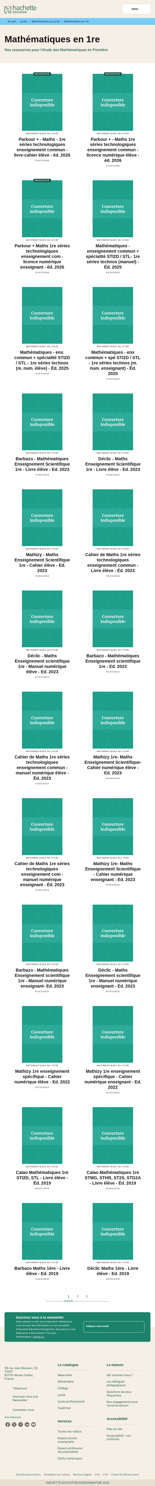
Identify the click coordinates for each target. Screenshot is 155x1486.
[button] (95, 1296)
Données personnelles (28, 1474)
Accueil (12, 21)
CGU (97, 1474)
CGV (105, 1474)
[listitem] (8, 1424)
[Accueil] (20, 9)
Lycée (23, 21)
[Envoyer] (139, 1326)
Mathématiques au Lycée (46, 21)
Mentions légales (82, 1474)
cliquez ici (38, 1336)
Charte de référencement (125, 1474)
